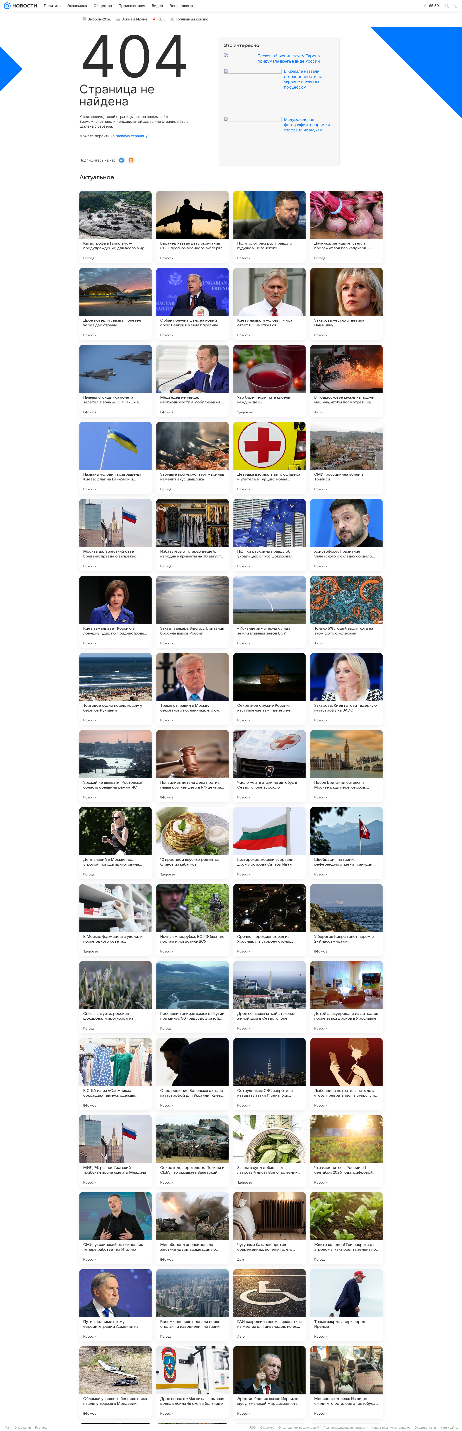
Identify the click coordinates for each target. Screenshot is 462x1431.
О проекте (267, 1427)
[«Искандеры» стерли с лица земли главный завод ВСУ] (269, 612)
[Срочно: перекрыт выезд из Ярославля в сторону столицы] (269, 920)
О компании (23, 1427)
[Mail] (7, 6)
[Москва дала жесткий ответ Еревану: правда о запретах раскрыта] (115, 535)
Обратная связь (425, 1427)
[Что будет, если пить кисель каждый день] (269, 381)
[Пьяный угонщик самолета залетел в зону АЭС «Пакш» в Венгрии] (115, 381)
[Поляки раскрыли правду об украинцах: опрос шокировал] (269, 535)
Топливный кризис (192, 19)
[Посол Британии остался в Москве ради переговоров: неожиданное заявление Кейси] (346, 766)
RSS (253, 1427)
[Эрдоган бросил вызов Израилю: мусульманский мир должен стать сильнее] (269, 1382)
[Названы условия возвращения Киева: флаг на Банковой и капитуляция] (115, 458)
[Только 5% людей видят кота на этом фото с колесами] (346, 612)
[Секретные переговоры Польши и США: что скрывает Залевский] (192, 1151)
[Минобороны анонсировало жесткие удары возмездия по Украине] (192, 1228)
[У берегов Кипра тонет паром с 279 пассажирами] (346, 920)
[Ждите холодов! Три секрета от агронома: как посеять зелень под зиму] (346, 1228)
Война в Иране (135, 19)
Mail (7, 1427)
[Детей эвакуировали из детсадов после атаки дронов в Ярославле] (346, 997)
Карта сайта (449, 1427)
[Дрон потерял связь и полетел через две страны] (115, 304)
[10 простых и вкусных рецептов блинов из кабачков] (192, 843)
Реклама (41, 1427)
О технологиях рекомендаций (298, 1427)
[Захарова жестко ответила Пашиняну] (346, 304)
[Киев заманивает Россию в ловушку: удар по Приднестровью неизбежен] (115, 612)
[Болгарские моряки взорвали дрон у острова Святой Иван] (269, 843)
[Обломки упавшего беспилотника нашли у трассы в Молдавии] (115, 1382)
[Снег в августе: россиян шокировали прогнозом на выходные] (115, 997)
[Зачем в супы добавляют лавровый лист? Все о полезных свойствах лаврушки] (269, 1151)
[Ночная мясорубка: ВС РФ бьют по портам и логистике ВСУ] (192, 920)
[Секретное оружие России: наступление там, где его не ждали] (269, 689)
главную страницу (131, 136)
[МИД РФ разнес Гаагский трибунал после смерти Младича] (115, 1151)
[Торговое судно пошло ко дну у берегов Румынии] (115, 689)
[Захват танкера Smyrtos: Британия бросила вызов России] (192, 612)
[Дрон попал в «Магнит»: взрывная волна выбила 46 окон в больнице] (192, 1382)
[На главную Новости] (24, 6)
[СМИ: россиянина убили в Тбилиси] (346, 458)
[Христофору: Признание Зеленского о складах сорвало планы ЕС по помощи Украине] (346, 535)
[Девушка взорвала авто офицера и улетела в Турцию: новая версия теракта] (269, 458)
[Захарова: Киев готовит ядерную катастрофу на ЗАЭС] (346, 689)
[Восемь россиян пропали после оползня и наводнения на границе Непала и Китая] (192, 1305)
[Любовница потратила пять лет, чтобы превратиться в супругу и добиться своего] (346, 1074)
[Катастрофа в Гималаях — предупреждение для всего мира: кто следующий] (115, 227)
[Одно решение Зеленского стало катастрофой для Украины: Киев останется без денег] (192, 1074)
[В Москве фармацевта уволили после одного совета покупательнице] (115, 920)
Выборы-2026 (99, 19)
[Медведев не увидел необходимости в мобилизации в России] (192, 381)
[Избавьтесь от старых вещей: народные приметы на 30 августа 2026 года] (192, 535)
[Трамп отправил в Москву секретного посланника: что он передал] (192, 689)
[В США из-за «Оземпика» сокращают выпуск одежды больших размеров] (115, 1074)
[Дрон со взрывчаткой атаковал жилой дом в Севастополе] (269, 997)
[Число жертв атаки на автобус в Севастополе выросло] (269, 766)
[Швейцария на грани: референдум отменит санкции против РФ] (346, 843)
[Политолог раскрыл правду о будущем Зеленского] (269, 227)
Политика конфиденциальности (345, 1427)
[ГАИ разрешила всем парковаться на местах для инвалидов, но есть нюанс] (269, 1305)
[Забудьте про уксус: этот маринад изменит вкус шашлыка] (192, 458)
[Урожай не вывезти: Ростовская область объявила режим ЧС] (115, 766)
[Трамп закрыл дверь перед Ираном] (346, 1305)
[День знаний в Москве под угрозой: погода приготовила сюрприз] (115, 843)
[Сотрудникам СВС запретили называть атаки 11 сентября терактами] (269, 1074)
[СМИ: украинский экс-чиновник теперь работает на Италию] (115, 1228)
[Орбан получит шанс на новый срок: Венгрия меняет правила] (192, 304)
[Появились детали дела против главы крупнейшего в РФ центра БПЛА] (192, 766)
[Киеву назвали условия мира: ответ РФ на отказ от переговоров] (269, 304)
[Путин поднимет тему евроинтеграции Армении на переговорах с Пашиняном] (115, 1305)
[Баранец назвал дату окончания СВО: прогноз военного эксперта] (192, 227)
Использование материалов (391, 1427)
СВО (162, 19)
